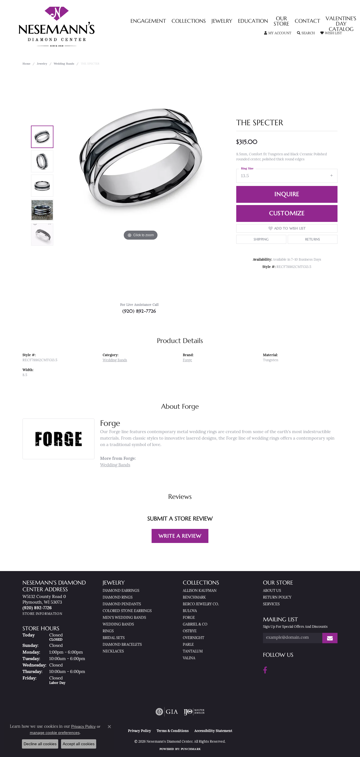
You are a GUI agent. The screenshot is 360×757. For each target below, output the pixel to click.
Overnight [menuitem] (193, 638)
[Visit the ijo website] (194, 712)
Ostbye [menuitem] (190, 631)
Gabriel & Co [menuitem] (195, 624)
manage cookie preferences (55, 732)
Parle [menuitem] (188, 645)
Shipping (261, 239)
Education (253, 21)
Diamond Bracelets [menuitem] (122, 645)
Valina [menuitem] (189, 658)
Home (26, 63)
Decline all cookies (40, 744)
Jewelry (222, 21)
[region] (140, 185)
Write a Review (180, 536)
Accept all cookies (78, 744)
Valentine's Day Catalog (341, 24)
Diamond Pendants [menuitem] (122, 604)
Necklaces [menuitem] (113, 651)
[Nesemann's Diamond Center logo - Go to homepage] (74, 27)
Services (271, 604)
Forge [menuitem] (189, 618)
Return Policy (277, 597)
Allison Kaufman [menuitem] (200, 591)
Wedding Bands (64, 63)
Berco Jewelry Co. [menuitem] (201, 604)
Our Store (281, 21)
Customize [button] (287, 213)
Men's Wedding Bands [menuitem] (124, 618)
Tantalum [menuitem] (193, 651)
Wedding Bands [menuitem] (118, 624)
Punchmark (191, 749)
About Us (272, 591)
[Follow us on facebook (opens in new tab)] (265, 670)
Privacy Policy (139, 731)
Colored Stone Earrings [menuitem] (127, 611)
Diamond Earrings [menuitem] (121, 591)
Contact (307, 21)
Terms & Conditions (173, 731)
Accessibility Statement (213, 731)
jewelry (42, 63)
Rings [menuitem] (108, 631)
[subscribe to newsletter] (330, 638)
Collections (189, 21)
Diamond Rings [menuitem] (117, 597)
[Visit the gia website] (167, 712)
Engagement (148, 21)
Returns (312, 239)
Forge (187, 360)
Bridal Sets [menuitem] (114, 638)
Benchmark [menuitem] (194, 597)
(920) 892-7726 (139, 311)
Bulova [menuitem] (190, 611)
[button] (277, 33)
